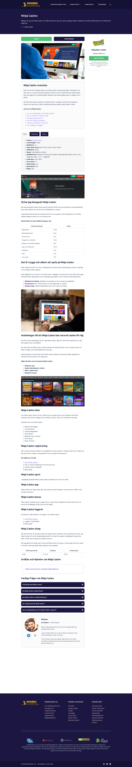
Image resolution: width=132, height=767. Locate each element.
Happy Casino (73, 708)
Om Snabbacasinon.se (52, 706)
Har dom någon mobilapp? (36, 120)
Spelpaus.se (91, 63)
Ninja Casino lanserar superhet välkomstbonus (42, 569)
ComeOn (71, 706)
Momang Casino (73, 720)
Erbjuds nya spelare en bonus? (37, 123)
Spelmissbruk (49, 715)
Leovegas (71, 713)
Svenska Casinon (97, 718)
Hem (22, 27)
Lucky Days (72, 715)
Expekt (70, 711)
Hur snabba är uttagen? (35, 125)
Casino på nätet (97, 711)
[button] (25, 134)
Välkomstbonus (97, 720)
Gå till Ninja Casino (31, 462)
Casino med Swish (98, 708)
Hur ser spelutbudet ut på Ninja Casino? (40, 113)
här (100, 66)
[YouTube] (110, 764)
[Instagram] (107, 764)
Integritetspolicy (50, 711)
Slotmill (40, 157)
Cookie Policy (49, 713)
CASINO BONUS (89, 4)
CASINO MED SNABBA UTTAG (58, 4)
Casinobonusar (97, 706)
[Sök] (110, 4)
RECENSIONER (102, 4)
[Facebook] (104, 764)
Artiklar (94, 722)
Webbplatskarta (50, 718)
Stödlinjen (104, 62)
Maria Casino (72, 718)
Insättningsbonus (97, 715)
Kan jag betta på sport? (35, 118)
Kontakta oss (49, 708)
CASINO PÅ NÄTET (75, 4)
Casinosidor (96, 713)
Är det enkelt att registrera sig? (37, 116)
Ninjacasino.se (37, 140)
